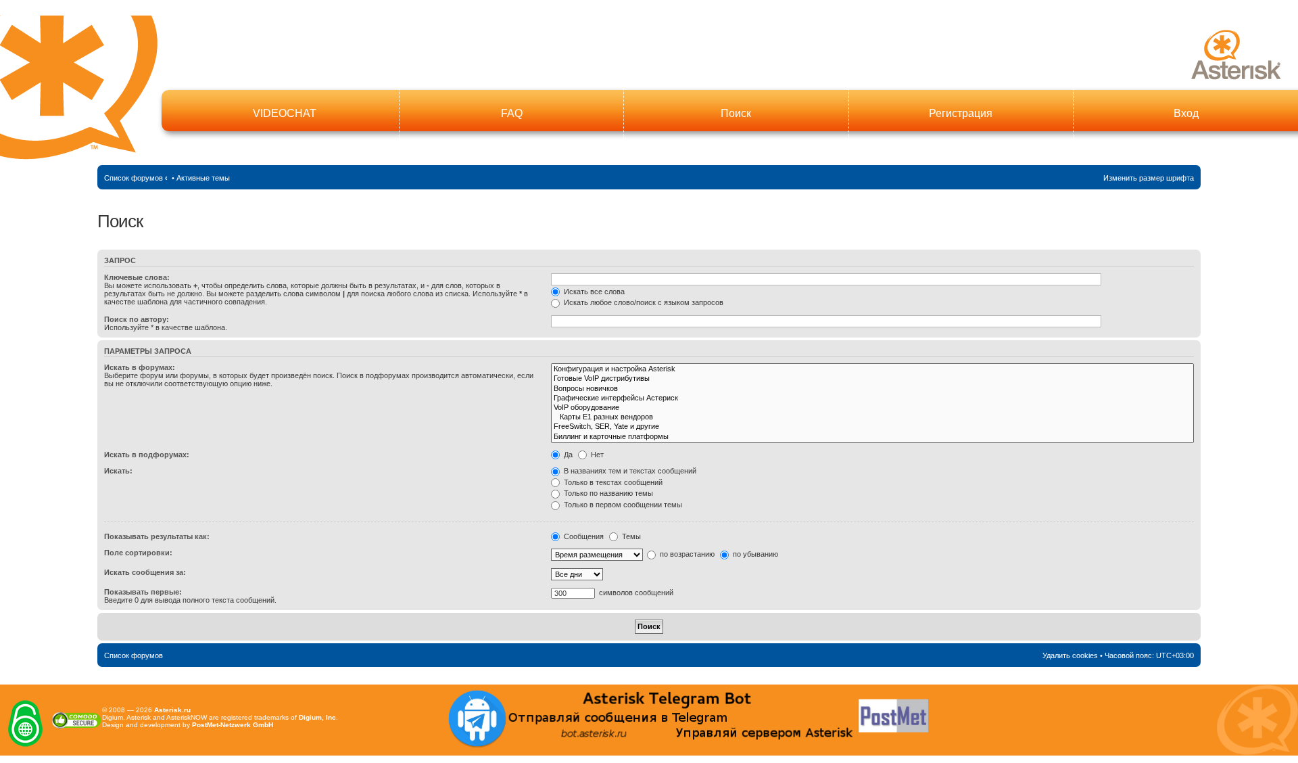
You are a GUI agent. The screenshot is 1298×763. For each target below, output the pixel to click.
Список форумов (133, 178)
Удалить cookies (1070, 655)
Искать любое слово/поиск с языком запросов (642, 302)
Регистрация (960, 113)
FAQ (512, 113)
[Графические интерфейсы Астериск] (872, 398)
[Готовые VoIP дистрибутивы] (872, 379)
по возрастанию (686, 554)
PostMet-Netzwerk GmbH (232, 725)
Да (567, 454)
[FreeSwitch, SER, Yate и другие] (872, 427)
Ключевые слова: (137, 277)
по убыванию (754, 554)
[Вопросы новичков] (872, 389)
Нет (596, 454)
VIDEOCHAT (284, 113)
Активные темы (203, 178)
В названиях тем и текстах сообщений (629, 471)
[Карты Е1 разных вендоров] (872, 417)
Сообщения (583, 536)
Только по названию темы (607, 493)
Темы (630, 536)
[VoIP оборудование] (872, 408)
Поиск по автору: (136, 319)
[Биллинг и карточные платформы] (872, 437)
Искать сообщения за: (145, 572)
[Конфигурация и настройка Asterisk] (872, 369)
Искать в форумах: (139, 367)
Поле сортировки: (138, 553)
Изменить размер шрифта (1148, 178)
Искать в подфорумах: (146, 454)
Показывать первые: (143, 592)
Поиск (736, 113)
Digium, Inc (317, 717)
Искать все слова (593, 291)
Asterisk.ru (172, 710)
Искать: (118, 471)
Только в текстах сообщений (612, 482)
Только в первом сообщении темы (622, 505)
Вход (1186, 113)
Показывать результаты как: (157, 536)
